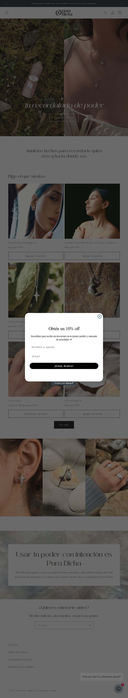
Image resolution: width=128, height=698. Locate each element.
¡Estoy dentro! (64, 366)
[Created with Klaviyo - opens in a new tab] (64, 383)
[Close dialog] (99, 316)
